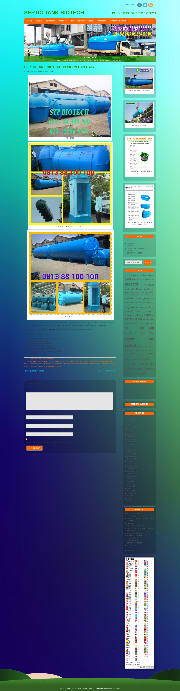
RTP (114, 361)
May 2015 (130, 461)
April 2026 (130, 417)
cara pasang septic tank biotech (142, 292)
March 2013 (131, 483)
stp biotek (113, 363)
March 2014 (131, 473)
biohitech (151, 279)
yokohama (130, 550)
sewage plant (93, 363)
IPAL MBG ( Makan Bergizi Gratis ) (138, 386)
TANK (26, 366)
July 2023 (130, 422)
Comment (29, 391)
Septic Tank (147, 333)
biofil (128, 279)
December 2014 (132, 464)
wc (137, 374)
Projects (102, 21)
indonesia (142, 303)
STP (99, 363)
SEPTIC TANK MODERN (135, 543)
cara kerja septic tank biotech (136, 516)
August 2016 (131, 446)
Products (63, 21)
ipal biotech (130, 523)
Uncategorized (131, 548)
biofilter (134, 279)
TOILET (31, 366)
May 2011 (130, 498)
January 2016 (131, 454)
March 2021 (131, 424)
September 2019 (132, 439)
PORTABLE (85, 361)
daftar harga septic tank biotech (137, 294)
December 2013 (132, 476)
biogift (145, 279)
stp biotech (105, 363)
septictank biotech (82, 363)
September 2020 (132, 427)
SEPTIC (26, 363)
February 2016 (131, 451)
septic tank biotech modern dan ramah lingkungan (46, 363)
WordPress (116, 688)
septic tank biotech (36, 359)
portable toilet (95, 361)
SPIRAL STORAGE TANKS (135, 393)
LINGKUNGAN (130, 315)
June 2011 (130, 496)
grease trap (131, 302)
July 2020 (130, 429)
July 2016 (130, 449)
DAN (67, 361)
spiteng (151, 354)
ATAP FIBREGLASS (132, 275)
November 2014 (132, 466)
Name (27, 414)
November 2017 (132, 441)
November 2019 (132, 434)
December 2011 (132, 493)
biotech (34, 71)
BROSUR (39, 21)
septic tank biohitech (133, 538)
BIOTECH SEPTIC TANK (107, 371)
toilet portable (38, 366)
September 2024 (132, 419)
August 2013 (131, 478)
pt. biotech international (146, 323)
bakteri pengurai (147, 275)
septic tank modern (69, 363)
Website (28, 431)
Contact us (50, 21)
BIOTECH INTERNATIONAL (50, 361)
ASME (30, 361)
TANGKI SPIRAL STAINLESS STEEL (138, 390)
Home (29, 21)
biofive (139, 279)
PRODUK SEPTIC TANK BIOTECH (82, 21)
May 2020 (130, 432)
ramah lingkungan (106, 361)
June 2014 (130, 471)
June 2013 (130, 481)
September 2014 (132, 468)
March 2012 (131, 488)
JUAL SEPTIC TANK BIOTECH (137, 526)
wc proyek (57, 366)
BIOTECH (36, 361)
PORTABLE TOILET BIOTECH (35, 371)
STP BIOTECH (132, 395)
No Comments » (49, 359)
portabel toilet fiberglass (134, 533)
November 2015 (132, 456)
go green (148, 298)
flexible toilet (74, 361)
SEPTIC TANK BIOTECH (118, 21)
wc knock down (49, 366)
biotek (62, 361)
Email (27, 422)
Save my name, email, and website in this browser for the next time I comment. (51, 442)
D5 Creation (99, 688)
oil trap (139, 315)
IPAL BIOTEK (145, 311)
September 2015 (132, 459)
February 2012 (131, 491)
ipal (80, 361)
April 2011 (130, 500)
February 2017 (131, 444)
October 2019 (131, 436)
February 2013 (131, 486)
